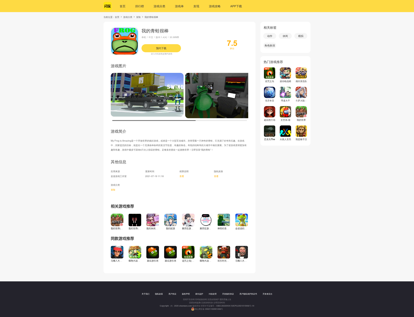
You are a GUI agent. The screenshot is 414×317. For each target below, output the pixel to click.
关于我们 (145, 293)
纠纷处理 (213, 293)
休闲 (285, 36)
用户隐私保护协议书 (248, 293)
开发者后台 (267, 293)
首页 (122, 6)
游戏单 (179, 6)
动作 (269, 36)
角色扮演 (270, 45)
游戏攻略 (215, 6)
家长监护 (199, 293)
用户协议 (172, 293)
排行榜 (139, 6)
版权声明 (186, 293)
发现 (196, 6)
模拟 (300, 36)
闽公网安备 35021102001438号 (209, 308)
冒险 (138, 17)
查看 (182, 176)
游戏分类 (159, 6)
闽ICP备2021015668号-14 (242, 305)
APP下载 (236, 6)
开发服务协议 (228, 293)
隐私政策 (159, 293)
